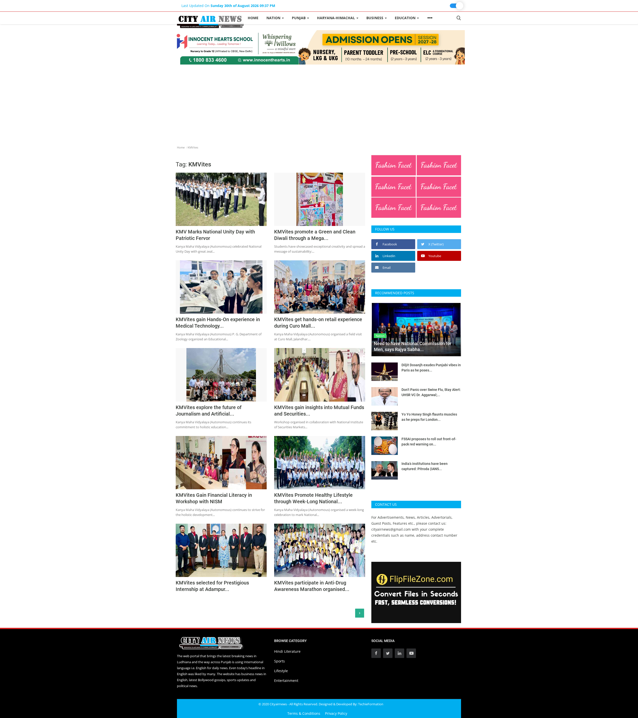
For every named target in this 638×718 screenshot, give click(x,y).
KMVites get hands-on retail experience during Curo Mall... (318, 322)
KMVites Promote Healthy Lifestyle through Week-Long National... (313, 498)
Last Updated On (228, 5)
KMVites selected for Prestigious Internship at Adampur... (212, 586)
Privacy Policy (336, 713)
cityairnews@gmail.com (391, 529)
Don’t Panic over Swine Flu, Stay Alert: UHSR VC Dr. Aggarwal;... (431, 392)
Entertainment (286, 680)
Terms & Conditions (303, 713)
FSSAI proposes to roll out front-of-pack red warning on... (428, 441)
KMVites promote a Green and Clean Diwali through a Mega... (314, 235)
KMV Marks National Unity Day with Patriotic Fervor (215, 235)
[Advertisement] (319, 102)
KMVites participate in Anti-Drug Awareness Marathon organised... (311, 586)
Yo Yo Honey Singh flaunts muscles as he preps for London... (429, 417)
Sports (279, 661)
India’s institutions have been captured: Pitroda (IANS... (424, 466)
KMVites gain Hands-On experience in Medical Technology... (218, 322)
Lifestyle (281, 670)
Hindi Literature (287, 651)
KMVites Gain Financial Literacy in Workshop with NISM (214, 498)
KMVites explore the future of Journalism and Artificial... (208, 410)
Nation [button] (273, 17)
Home (253, 17)
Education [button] (405, 17)
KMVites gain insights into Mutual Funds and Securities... (319, 410)
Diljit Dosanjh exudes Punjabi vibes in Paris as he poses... (431, 367)
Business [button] (375, 17)
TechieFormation (370, 704)
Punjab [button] (299, 17)
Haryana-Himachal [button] (336, 17)
